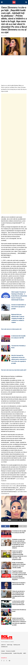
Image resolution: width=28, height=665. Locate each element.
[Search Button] (26, 2)
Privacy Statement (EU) (6, 653)
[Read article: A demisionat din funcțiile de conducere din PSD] (6, 533)
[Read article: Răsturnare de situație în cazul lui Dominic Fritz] (6, 585)
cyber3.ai (3, 644)
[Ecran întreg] (25, 520)
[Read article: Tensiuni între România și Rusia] (6, 612)
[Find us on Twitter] (6, 661)
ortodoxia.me (4, 646)
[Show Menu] (2, 2)
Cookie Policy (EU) (17, 653)
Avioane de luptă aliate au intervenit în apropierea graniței (18, 306)
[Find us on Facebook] (1, 661)
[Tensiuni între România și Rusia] (5, 350)
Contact (12, 641)
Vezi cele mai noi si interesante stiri (11, 329)
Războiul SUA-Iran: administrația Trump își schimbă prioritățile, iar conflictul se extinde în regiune (17, 318)
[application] (14, 509)
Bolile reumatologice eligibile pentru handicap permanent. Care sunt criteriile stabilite (19, 565)
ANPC (24, 653)
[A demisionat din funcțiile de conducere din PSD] (5, 341)
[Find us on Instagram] (3, 661)
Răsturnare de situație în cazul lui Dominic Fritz (18, 583)
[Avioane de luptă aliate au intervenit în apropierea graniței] (5, 309)
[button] (14, 509)
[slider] (13, 520)
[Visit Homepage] (13, 2)
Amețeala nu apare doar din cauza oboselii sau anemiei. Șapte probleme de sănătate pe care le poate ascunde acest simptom (19, 544)
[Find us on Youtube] (9, 661)
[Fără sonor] (22, 520)
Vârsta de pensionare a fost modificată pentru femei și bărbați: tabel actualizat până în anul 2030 (18, 594)
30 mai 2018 (3, 35)
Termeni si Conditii (10, 651)
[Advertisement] (14, 70)
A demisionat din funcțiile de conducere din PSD (18, 337)
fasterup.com (17, 644)
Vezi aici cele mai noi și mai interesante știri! (13, 370)
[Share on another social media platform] (23, 526)
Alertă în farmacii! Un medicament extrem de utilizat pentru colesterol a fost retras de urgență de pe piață (18, 359)
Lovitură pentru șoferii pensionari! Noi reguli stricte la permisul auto (18, 602)
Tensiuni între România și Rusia (18, 346)
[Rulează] (3, 520)
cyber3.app (9, 644)
